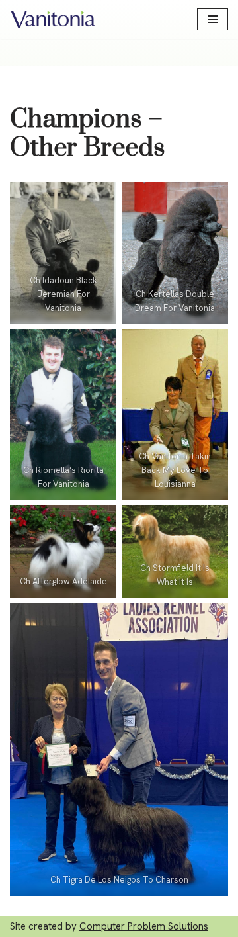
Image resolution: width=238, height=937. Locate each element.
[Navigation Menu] (212, 19)
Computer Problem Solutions (143, 926)
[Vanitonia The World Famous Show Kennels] (53, 19)
